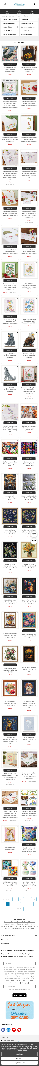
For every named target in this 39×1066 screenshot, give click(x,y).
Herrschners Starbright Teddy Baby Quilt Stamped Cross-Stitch (29, 286)
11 (17, 904)
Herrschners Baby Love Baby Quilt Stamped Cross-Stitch (10, 321)
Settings (19, 1054)
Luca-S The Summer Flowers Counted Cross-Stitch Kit (10, 635)
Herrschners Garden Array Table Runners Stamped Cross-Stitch (28, 813)
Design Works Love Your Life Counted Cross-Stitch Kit (10, 532)
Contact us (4, 1037)
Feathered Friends (27, 23)
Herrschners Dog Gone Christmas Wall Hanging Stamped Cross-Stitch (29, 390)
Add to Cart (10, 64)
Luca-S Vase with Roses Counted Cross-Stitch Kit (10, 670)
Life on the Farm (26, 31)
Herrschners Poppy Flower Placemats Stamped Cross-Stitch (28, 103)
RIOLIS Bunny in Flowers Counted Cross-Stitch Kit (10, 703)
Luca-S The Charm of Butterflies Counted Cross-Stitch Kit (29, 602)
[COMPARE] (17, 46)
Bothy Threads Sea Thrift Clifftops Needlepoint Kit (10, 69)
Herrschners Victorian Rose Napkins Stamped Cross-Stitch (10, 251)
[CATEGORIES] (7, 11)
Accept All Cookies (19, 1063)
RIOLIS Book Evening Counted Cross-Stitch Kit (29, 669)
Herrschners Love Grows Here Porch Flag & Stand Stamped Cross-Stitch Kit (10, 776)
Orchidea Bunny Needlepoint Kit (10, 848)
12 (22, 904)
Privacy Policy (29, 980)
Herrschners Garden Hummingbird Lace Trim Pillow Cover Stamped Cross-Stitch (10, 104)
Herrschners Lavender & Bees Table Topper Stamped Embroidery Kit (10, 429)
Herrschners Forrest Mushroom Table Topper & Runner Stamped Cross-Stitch (10, 814)
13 (27, 904)
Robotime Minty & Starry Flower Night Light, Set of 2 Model (29, 884)
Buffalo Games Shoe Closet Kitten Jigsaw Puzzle (10, 464)
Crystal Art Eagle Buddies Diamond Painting (29, 355)
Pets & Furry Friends (9, 34)
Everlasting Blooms (9, 23)
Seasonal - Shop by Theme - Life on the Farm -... (19, 928)
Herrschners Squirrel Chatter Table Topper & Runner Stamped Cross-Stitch (29, 776)
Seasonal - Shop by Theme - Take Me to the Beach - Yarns (19, 926)
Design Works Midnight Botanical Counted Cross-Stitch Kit (10, 567)
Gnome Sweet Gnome (27, 27)
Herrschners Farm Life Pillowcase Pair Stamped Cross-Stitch (28, 139)
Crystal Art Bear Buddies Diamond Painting (10, 355)
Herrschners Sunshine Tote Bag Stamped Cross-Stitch (29, 69)
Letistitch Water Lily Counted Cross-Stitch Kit (29, 636)
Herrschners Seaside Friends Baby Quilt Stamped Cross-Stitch (28, 321)
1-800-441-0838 (9, 1040)
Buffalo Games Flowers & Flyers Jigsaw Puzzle (29, 464)
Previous (7, 899)
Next (19, 909)
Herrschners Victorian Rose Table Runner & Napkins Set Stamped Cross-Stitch (29, 214)
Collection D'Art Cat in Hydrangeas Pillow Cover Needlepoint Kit (29, 850)
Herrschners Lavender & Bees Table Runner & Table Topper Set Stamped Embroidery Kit (10, 175)
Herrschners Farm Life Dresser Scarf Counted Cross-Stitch (10, 139)
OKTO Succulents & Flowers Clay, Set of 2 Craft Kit (10, 884)
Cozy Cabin (24, 19)
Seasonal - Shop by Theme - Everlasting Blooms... (19, 924)
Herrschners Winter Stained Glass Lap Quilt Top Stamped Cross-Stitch (10, 286)
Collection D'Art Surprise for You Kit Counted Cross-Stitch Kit (29, 704)
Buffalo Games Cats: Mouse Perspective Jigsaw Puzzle (29, 428)
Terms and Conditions (18, 980)
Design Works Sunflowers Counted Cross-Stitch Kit (29, 566)
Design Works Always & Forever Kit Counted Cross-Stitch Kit (29, 532)
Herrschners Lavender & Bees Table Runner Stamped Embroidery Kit (29, 174)
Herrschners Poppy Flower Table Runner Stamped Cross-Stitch (10, 213)
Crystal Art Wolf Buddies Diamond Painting (10, 389)
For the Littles (7, 27)
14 (31, 904)
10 (12, 904)
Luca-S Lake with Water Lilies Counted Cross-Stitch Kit (10, 602)
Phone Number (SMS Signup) (19, 983)
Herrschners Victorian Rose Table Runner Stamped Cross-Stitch (28, 251)
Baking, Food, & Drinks (10, 19)
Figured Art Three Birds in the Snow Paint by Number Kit (29, 498)
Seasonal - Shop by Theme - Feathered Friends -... (19, 922)
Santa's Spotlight (26, 34)
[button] (19, 1010)
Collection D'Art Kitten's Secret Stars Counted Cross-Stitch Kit (10, 740)
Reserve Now (10, 98)
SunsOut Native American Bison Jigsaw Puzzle (10, 498)
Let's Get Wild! (7, 31)
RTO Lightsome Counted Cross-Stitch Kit (29, 739)
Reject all (19, 1058)
